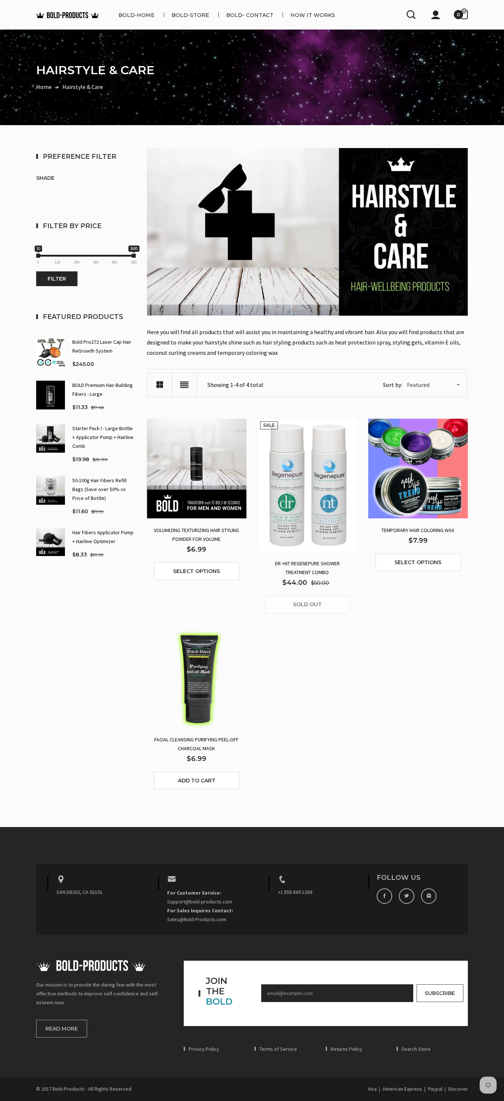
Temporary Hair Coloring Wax (418, 530)
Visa (372, 1088)
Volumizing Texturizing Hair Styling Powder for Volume (196, 534)
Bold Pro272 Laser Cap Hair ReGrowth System (101, 346)
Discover (458, 1088)
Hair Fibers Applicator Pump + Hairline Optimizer (103, 537)
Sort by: (392, 384)
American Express (402, 1088)
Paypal (435, 1088)
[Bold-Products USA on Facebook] (384, 896)
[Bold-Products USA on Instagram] (428, 896)
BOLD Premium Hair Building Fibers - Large (102, 389)
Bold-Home (136, 15)
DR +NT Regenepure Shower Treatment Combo (307, 568)
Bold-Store (190, 15)
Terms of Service (278, 1049)
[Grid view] (160, 385)
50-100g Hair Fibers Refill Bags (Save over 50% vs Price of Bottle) (99, 489)
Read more (61, 1028)
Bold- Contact (249, 15)
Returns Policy (346, 1049)
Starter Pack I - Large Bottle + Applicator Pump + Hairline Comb (103, 437)
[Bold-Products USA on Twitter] (406, 896)
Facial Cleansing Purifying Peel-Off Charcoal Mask (196, 744)
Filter (57, 278)
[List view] (184, 385)
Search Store (416, 1049)
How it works (312, 15)
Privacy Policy (204, 1049)
